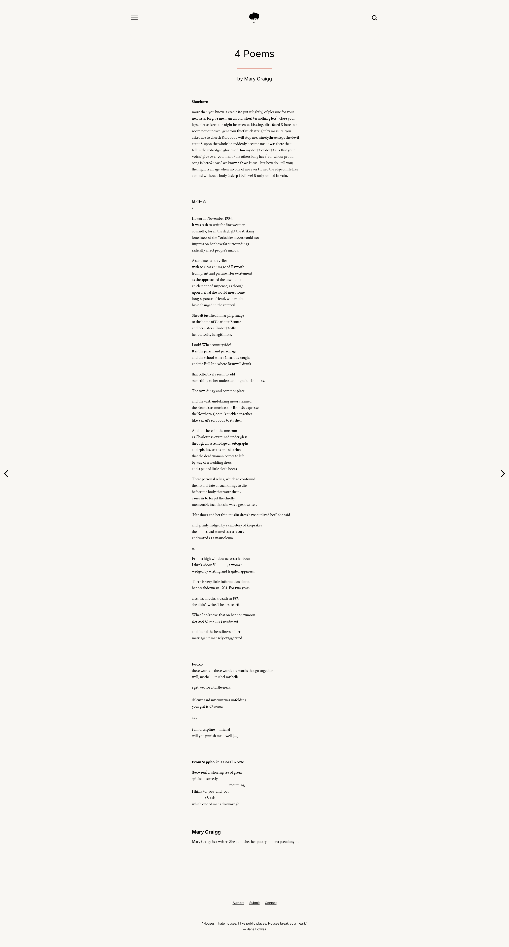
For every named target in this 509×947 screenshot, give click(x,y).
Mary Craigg (258, 79)
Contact (271, 903)
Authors (238, 903)
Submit (254, 903)
